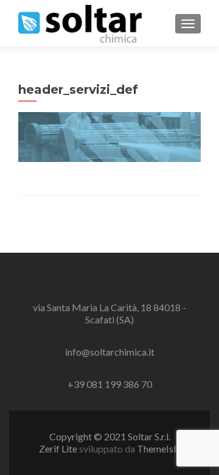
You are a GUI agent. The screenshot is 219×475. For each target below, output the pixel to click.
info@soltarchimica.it (110, 351)
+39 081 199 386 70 (110, 384)
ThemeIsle (159, 448)
